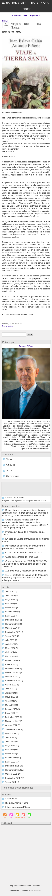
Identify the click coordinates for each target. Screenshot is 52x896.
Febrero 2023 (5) (12, 709)
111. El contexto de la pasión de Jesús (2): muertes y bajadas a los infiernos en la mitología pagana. (25, 578)
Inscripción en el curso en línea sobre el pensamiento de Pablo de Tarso (23, 547)
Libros (9, 470)
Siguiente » (35, 15)
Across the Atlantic (14, 497)
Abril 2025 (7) (11, 603)
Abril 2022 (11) (11, 749)
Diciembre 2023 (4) (13, 668)
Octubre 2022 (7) (12, 725)
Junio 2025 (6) (11, 595)
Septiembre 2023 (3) (14, 680)
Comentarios (7, 326)
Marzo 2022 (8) (12, 754)
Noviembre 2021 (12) (14, 770)
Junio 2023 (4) (11, 693)
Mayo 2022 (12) (12, 745)
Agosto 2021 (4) (12, 782)
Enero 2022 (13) (12, 762)
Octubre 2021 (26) (13, 774)
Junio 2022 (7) (11, 741)
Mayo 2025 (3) (11, 599)
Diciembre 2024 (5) (13, 620)
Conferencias (12, 476)
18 (6, 24)
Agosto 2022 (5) (12, 733)
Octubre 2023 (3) (12, 676)
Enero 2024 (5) (11, 664)
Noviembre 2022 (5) (14, 721)
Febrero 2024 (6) (12, 660)
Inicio (25, 15)
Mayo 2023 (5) (11, 697)
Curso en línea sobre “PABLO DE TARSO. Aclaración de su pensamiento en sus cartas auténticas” (24, 564)
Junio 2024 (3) (11, 644)
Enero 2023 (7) (11, 713)
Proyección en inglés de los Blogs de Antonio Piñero (24, 501)
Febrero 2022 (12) (13, 758)
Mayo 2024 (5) (11, 648)
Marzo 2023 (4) (12, 705)
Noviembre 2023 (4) (14, 672)
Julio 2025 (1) (11, 591)
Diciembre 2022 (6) (13, 717)
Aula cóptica (11, 798)
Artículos (10, 465)
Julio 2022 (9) (11, 737)
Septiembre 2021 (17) (14, 778)
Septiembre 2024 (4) (14, 632)
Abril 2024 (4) (11, 652)
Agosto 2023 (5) (12, 685)
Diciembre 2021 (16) (14, 766)
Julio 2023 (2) (11, 689)
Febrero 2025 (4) (12, 612)
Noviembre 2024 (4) (14, 624)
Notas (9, 459)
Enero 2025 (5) (11, 616)
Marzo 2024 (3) (12, 656)
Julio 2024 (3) (11, 640)
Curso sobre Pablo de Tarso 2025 (22, 557)
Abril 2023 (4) (11, 701)
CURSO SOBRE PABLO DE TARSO (23, 552)
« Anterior (16, 15)
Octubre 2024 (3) (12, 628)
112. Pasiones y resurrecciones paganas (25, 570)
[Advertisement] (24, 853)
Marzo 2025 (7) (12, 608)
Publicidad (6, 823)
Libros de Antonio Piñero (17, 807)
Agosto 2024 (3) (12, 636)
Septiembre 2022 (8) (14, 729)
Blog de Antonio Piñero (16, 803)
